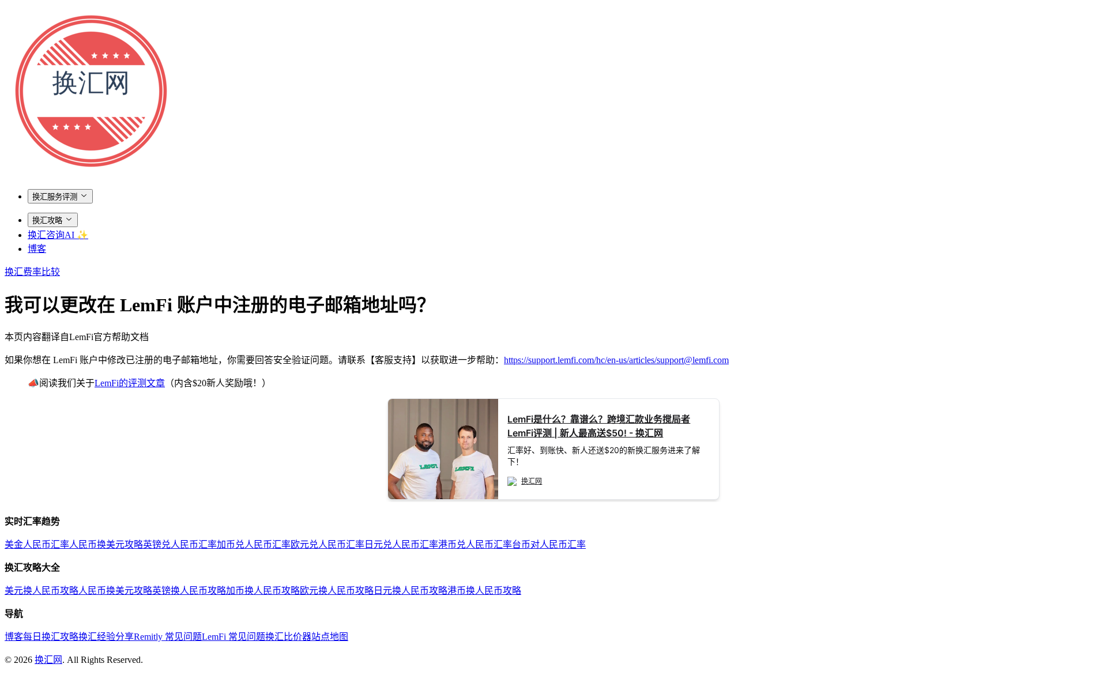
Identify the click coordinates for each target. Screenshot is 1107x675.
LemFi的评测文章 (130, 383)
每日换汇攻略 (50, 637)
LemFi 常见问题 (233, 637)
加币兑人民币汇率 (254, 544)
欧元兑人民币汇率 (327, 544)
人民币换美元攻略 (106, 544)
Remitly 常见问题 (168, 637)
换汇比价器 (288, 637)
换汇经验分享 (106, 637)
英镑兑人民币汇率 (180, 544)
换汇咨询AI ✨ (58, 235)
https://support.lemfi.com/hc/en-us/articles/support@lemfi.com (616, 360)
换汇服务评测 (54, 197)
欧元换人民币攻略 (337, 590)
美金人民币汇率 (37, 544)
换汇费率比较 (32, 272)
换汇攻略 (47, 220)
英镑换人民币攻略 (189, 590)
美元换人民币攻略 (41, 590)
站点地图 (329, 637)
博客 (37, 249)
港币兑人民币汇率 (475, 544)
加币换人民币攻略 (263, 590)
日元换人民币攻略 (410, 590)
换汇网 (48, 660)
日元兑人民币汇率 (401, 544)
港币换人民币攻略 (484, 590)
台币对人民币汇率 (549, 544)
